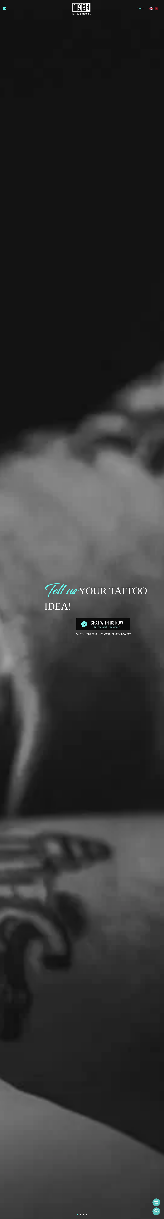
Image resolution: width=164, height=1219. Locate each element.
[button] (77, 1214)
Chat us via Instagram (105, 634)
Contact (140, 8)
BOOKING (126, 634)
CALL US (84, 634)
